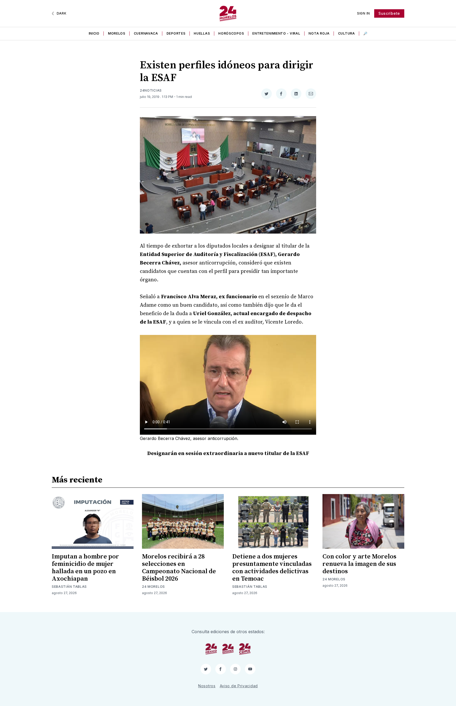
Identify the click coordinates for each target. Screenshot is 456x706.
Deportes (176, 33)
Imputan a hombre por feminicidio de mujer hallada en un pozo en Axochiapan (85, 568)
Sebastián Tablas (69, 587)
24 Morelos (153, 587)
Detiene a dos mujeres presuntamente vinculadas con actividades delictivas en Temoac (272, 568)
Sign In (363, 13)
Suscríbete (389, 13)
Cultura (346, 33)
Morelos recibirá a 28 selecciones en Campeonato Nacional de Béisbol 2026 (179, 568)
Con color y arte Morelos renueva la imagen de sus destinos (359, 564)
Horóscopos (231, 33)
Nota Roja (318, 33)
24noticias (151, 90)
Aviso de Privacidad (239, 686)
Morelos (116, 33)
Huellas (202, 33)
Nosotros (207, 686)
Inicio (94, 33)
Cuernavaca (146, 33)
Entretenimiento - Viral (276, 33)
